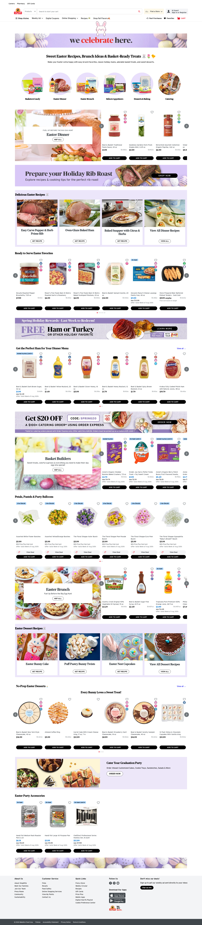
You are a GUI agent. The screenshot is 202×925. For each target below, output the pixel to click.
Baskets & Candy (32, 99)
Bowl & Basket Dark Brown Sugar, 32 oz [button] (29, 388)
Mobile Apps (80, 897)
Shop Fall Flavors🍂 (101, 18)
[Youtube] (118, 884)
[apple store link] (117, 897)
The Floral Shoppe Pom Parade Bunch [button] (114, 538)
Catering (169, 99)
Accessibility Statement (51, 922)
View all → (181, 348)
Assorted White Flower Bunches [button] (28, 537)
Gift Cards (31, 4)
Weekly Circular (81, 886)
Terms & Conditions (79, 922)
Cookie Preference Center (85, 903)
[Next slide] (186, 126)
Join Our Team (20, 889)
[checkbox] (125, 112)
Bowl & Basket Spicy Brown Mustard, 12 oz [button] (141, 388)
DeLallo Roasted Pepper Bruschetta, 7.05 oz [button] (26, 294)
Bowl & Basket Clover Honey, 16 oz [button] (86, 388)
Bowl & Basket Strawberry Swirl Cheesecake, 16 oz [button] (114, 733)
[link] (154, 18)
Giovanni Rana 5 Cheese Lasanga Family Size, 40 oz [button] (143, 294)
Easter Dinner (60, 99)
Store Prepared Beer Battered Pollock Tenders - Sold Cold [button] (171, 294)
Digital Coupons (52, 18)
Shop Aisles (23, 18)
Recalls (45, 886)
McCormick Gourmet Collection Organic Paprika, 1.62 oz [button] (168, 146)
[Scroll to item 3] (101, 313)
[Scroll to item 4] (103, 313)
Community (18, 894)
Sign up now (147, 887)
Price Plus (79, 894)
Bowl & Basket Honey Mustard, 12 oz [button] (115, 388)
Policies (37, 922)
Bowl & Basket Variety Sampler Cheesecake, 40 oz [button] (143, 733)
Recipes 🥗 (85, 18)
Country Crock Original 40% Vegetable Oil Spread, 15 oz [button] (113, 603)
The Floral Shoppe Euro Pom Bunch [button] (142, 538)
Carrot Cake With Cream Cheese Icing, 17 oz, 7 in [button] (86, 733)
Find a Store (80, 883)
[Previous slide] (101, 126)
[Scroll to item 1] (97, 313)
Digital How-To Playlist (84, 900)
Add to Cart (114, 158)
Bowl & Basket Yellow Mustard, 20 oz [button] (58, 388)
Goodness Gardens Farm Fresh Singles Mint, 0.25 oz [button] (140, 146)
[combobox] (30, 11)
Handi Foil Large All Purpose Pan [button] (57, 836)
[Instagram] (114, 884)
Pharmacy (21, 4)
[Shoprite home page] (18, 11)
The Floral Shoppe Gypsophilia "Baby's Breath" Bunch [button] (171, 538)
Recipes (79, 889)
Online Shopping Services (52, 891)
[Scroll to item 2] (99, 313)
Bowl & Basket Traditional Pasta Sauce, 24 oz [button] (112, 146)
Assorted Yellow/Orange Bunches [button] (57, 537)
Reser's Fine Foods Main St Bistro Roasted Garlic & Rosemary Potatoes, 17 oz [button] (58, 294)
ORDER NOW (115, 774)
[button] (183, 18)
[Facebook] (110, 884)
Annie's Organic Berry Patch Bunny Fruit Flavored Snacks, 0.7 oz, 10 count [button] (167, 473)
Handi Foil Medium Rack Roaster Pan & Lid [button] (28, 837)
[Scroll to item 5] (105, 313)
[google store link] (117, 902)
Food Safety (46, 889)
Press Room (19, 891)
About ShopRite (20, 883)
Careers (12, 4)
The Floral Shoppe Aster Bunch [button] (85, 537)
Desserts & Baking (142, 99)
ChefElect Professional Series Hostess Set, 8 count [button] (85, 837)
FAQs (44, 883)
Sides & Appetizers (114, 99)
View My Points (48, 894)
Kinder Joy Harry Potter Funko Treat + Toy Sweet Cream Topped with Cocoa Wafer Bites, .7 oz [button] (141, 473)
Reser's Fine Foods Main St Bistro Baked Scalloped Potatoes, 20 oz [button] (86, 294)
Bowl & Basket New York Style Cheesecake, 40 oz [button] (27, 733)
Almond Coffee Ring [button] (55, 732)
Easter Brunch (87, 99)
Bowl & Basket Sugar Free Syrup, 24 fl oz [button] (139, 603)
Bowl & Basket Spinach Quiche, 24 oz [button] (115, 294)
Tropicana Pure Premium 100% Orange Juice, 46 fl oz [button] (168, 603)
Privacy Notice (66, 922)
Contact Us (46, 897)
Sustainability (19, 897)
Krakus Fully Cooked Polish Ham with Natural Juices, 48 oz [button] (172, 388)
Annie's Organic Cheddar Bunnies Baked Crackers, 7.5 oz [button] (114, 473)
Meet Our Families (21, 886)
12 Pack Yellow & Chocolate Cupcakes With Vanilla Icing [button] (170, 733)
